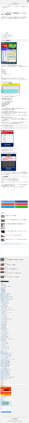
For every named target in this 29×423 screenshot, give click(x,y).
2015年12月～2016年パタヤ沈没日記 (5, 364)
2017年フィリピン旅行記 (4, 370)
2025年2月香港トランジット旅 (4, 300)
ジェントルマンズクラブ (4, 331)
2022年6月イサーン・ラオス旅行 (5, 293)
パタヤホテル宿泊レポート (4, 303)
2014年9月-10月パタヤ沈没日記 (5, 361)
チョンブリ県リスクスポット (6, 36)
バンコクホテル (3, 304)
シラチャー (2, 345)
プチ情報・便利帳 (3, 324)
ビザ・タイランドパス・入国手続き (5, 286)
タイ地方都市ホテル (3, 305)
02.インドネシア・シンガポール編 (5, 356)
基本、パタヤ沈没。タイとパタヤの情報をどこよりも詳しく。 (14, 420)
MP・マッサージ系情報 (4, 333)
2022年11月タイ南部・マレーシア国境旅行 (6, 296)
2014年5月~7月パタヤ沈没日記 (4, 360)
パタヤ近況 (3, 210)
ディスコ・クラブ (3, 332)
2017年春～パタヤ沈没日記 (4, 371)
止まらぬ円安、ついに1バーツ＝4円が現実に (11, 215)
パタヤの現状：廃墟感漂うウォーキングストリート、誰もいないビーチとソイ (12, 243)
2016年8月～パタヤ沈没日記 (4, 366)
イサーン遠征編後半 (3, 368)
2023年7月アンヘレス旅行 (4, 298)
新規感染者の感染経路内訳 (7, 35)
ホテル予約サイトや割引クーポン (5, 307)
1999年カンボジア (3, 351)
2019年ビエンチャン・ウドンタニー (5, 378)
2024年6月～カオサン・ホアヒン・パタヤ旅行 (6, 299)
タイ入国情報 (2, 284)
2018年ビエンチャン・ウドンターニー (5, 377)
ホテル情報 (2, 301)
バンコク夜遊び (3, 335)
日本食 (2, 313)
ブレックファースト (3, 315)
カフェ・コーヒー (3, 317)
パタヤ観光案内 (2, 339)
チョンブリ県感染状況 (5, 34)
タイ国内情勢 (2, 290)
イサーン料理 (2, 311)
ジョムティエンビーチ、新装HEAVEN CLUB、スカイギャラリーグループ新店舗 (15, 219)
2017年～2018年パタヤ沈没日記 (5, 374)
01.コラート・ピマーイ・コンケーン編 (6, 355)
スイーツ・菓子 (3, 316)
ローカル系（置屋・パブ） (4, 334)
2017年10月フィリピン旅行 (4, 373)
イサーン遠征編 (3, 367)
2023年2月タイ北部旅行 (4, 297)
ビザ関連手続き (3, 327)
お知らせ (2, 380)
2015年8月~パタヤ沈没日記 (4, 363)
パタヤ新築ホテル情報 (4, 302)
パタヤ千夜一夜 (14, 3)
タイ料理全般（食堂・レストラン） (5, 312)
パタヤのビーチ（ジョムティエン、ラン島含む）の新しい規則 (13, 235)
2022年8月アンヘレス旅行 (4, 295)
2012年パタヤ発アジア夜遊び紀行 (5, 354)
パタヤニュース (2, 340)
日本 (1, 350)
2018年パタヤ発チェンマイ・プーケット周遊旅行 (7, 376)
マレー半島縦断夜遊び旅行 (4, 353)
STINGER (21, 421)
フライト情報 (2, 287)
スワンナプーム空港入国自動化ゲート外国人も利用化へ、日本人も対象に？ (14, 259)
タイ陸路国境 (2, 285)
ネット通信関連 (3, 325)
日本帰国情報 (2, 289)
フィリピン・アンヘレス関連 (4, 346)
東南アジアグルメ (3, 323)
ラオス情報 (2, 292)
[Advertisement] (14, 26)
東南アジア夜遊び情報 (4, 337)
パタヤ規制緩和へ (4, 37)
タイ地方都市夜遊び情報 (4, 336)
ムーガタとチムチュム (4, 310)
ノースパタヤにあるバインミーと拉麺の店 (10, 264)
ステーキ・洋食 (3, 314)
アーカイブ (2, 383)
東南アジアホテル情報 (4, 306)
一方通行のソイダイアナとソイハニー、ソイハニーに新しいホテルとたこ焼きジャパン (16, 239)
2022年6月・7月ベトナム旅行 (4, 294)
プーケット (2, 344)
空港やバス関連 (3, 326)
